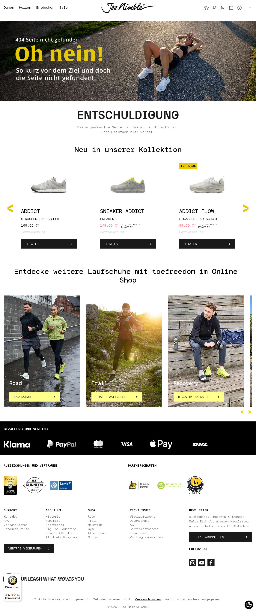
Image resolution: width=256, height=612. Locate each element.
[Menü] (19, 576)
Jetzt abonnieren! (210, 537)
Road (91, 516)
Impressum (138, 533)
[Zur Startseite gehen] (128, 8)
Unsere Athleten (59, 533)
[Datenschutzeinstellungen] (249, 605)
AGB (132, 524)
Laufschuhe (23, 396)
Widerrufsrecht (142, 516)
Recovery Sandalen (193, 396)
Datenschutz (139, 520)
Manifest (53, 520)
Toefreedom (55, 524)
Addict (30, 211)
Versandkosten (16, 524)
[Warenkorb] (231, 7)
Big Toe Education (61, 529)
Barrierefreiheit (144, 529)
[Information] (239, 8)
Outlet (93, 537)
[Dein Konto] (222, 7)
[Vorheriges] (10, 208)
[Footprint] (206, 7)
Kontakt (10, 516)
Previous (243, 412)
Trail (92, 520)
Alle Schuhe (97, 533)
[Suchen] (214, 7)
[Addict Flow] (207, 185)
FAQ (6, 520)
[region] (128, 208)
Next (250, 412)
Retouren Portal (17, 529)
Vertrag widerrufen (25, 548)
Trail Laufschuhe (111, 396)
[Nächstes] (246, 208)
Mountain (95, 524)
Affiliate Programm (62, 537)
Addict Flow (196, 211)
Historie (53, 516)
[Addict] (49, 185)
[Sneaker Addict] (128, 185)
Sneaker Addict (122, 211)
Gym (91, 529)
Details (32, 244)
